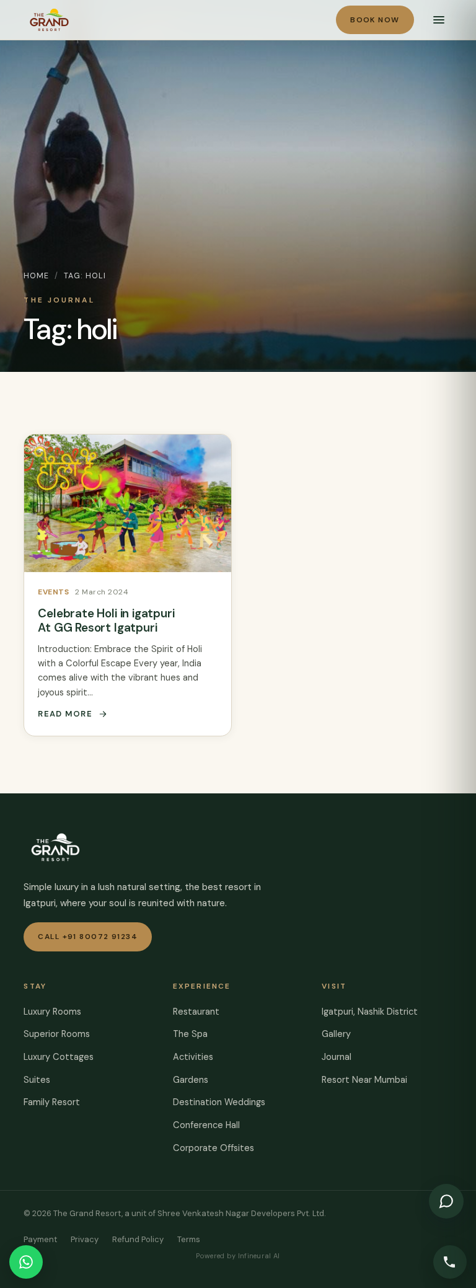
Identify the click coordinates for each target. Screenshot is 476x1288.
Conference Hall (206, 1125)
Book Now (375, 20)
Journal (336, 1056)
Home (36, 276)
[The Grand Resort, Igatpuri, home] (49, 20)
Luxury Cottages (59, 1056)
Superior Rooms (57, 1033)
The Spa (190, 1033)
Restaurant (196, 1011)
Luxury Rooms (52, 1011)
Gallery (336, 1033)
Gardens (190, 1079)
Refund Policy (138, 1239)
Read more (65, 713)
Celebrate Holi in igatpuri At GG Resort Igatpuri (106, 620)
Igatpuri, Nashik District (370, 1011)
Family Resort (52, 1102)
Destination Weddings (219, 1102)
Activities (193, 1056)
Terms (188, 1239)
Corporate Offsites (213, 1147)
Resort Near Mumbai (364, 1079)
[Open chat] (446, 1201)
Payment (40, 1239)
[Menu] (438, 19)
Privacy (85, 1239)
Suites (37, 1079)
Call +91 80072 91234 (88, 937)
